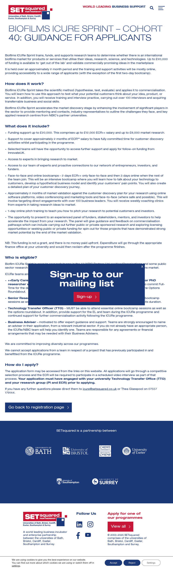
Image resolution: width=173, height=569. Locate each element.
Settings (151, 562)
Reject (132, 562)
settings (16, 565)
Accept (113, 562)
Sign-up (84, 297)
